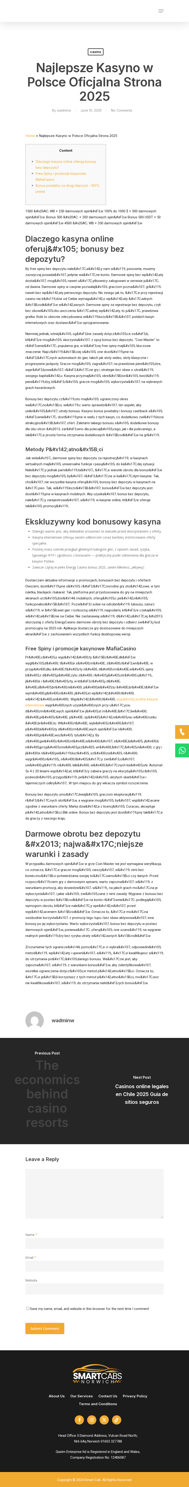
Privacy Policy (135, 1396)
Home (30, 135)
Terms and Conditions (98, 1404)
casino (95, 52)
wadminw (64, 110)
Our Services (81, 1396)
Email (30, 1257)
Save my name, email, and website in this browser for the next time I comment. (90, 1309)
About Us (57, 1396)
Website (31, 1280)
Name (31, 1234)
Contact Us (107, 1396)
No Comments (121, 110)
